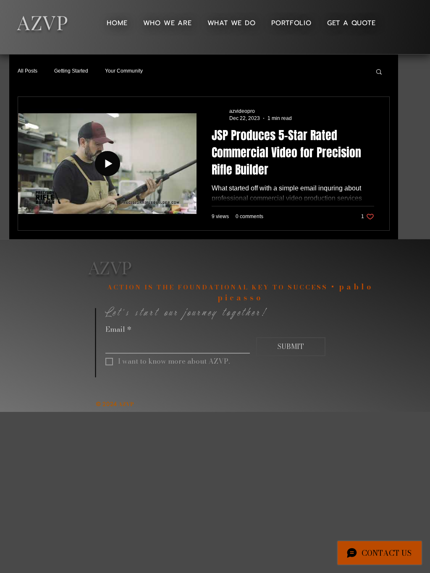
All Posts (27, 71)
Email (118, 329)
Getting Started (71, 71)
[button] (379, 72)
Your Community (124, 71)
